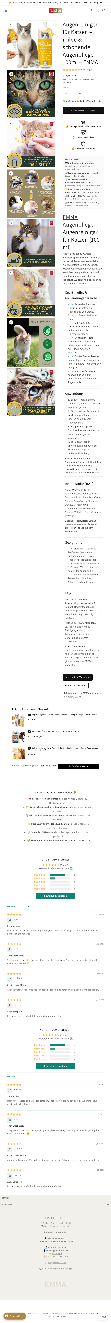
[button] (6, 10)
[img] (14, 914)
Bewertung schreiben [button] (55, 895)
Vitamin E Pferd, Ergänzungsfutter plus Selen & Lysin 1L (55, 731)
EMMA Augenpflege (78, 220)
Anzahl (65, 87)
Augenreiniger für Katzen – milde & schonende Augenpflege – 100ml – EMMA (64, 714)
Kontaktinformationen (71, 1313)
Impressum (61, 1316)
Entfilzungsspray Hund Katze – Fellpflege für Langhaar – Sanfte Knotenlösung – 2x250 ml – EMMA (65, 749)
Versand (77, 80)
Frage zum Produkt (75, 685)
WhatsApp (57, 1253)
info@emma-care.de (57, 1262)
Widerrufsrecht (89, 1313)
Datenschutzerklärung (51, 1313)
